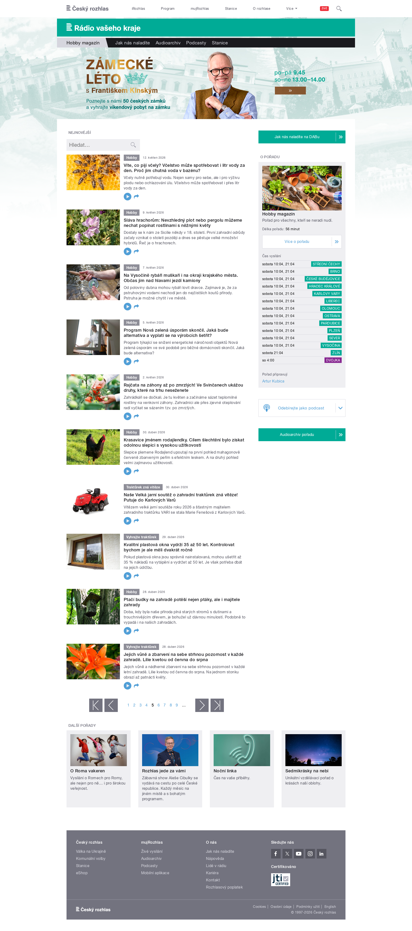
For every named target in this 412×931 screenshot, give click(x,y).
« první (96, 705)
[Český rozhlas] (87, 8)
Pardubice (330, 323)
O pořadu (270, 157)
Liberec (333, 301)
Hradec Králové (324, 286)
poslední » (217, 705)
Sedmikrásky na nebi (307, 770)
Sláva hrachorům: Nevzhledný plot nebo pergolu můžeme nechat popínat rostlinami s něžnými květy (183, 223)
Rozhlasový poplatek (224, 887)
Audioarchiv (168, 42)
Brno (335, 271)
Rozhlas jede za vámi (164, 770)
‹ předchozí (111, 705)
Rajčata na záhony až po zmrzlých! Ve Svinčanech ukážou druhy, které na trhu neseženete (183, 387)
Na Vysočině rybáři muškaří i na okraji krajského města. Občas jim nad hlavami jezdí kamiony (181, 278)
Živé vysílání (152, 851)
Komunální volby (90, 858)
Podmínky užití (308, 907)
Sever (334, 338)
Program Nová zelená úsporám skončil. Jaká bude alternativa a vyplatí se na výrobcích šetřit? (176, 333)
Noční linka (225, 770)
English (330, 907)
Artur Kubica (273, 381)
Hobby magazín (278, 213)
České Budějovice (323, 279)
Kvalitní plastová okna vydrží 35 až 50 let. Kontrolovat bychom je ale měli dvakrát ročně (179, 547)
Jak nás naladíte (132, 42)
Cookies (259, 907)
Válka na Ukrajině (91, 851)
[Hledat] (339, 8)
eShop (82, 873)
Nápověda (215, 858)
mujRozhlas (200, 8)
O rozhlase (261, 8)
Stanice (231, 8)
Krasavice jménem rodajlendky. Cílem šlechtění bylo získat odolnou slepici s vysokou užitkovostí (184, 442)
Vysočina (331, 345)
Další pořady (82, 725)
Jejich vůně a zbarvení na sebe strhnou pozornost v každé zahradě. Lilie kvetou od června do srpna (184, 657)
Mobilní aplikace (155, 873)
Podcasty (196, 42)
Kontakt (213, 880)
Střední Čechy (326, 264)
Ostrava (332, 316)
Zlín (336, 353)
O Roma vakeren (87, 770)
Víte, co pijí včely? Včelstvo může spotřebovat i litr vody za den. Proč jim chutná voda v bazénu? (184, 168)
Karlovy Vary (327, 294)
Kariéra (212, 873)
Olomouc (331, 308)
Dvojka (333, 360)
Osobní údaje (281, 907)
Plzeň (334, 331)
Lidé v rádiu (216, 865)
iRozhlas (138, 8)
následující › (202, 705)
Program (168, 8)
